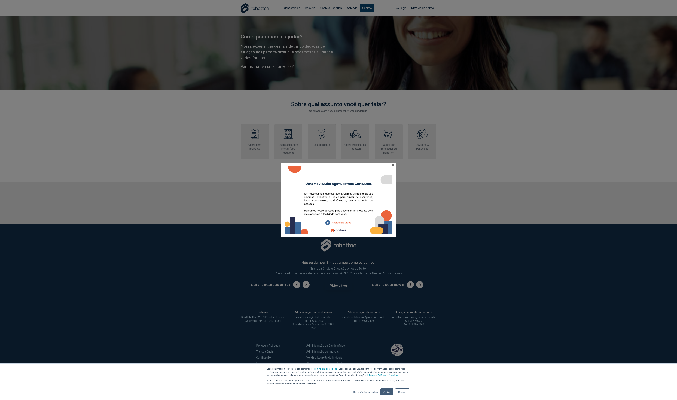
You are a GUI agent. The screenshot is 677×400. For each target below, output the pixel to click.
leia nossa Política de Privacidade (383, 375)
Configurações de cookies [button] (365, 391)
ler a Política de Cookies (325, 368)
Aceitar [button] (386, 391)
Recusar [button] (402, 391)
